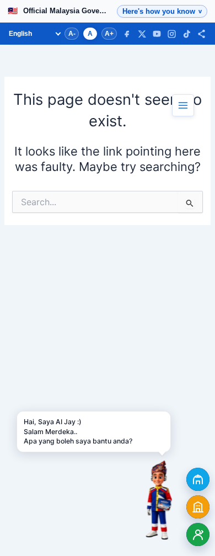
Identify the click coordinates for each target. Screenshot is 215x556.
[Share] (201, 34)
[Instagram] (171, 34)
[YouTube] (157, 34)
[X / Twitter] (142, 34)
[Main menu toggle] (183, 105)
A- (72, 34)
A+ (109, 34)
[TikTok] (186, 34)
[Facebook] (127, 34)
